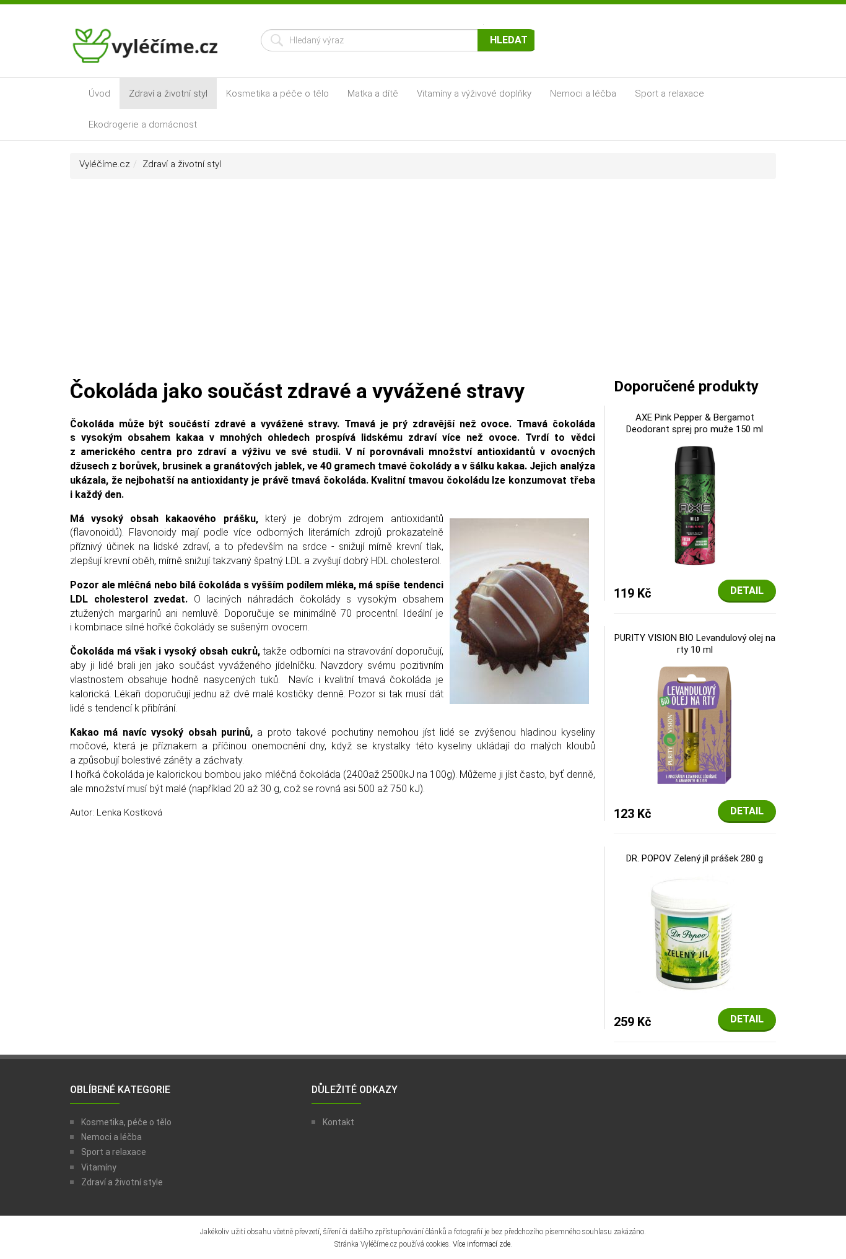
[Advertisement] (423, 284)
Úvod (99, 93)
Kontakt (338, 1122)
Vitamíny (98, 1167)
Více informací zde (481, 1244)
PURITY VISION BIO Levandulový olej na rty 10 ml (694, 644)
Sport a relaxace (669, 93)
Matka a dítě (372, 93)
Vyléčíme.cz (104, 164)
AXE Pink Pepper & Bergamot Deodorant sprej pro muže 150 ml (694, 423)
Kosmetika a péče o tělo (277, 93)
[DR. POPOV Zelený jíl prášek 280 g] (695, 933)
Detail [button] (747, 590)
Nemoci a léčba (583, 93)
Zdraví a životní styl (168, 93)
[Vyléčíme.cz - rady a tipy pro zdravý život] (147, 49)
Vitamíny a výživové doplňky (474, 93)
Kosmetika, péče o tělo (126, 1122)
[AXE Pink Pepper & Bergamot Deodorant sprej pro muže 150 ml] (695, 504)
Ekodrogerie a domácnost (143, 124)
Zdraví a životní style (122, 1182)
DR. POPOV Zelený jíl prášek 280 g (694, 858)
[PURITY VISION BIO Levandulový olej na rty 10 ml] (695, 724)
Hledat (509, 40)
